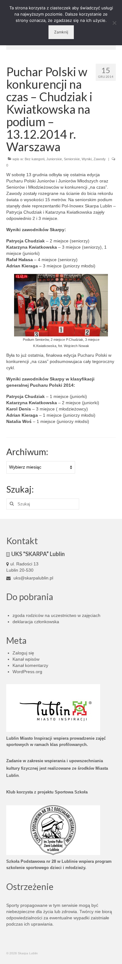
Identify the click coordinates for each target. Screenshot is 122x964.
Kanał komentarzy (30, 665)
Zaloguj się (23, 652)
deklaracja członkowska (36, 621)
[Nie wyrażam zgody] (114, 23)
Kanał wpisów (26, 659)
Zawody (100, 159)
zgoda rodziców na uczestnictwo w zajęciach (56, 615)
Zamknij (61, 32)
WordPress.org (27, 671)
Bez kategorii (34, 159)
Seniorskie (72, 159)
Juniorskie (54, 159)
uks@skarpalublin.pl (32, 577)
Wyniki (87, 159)
